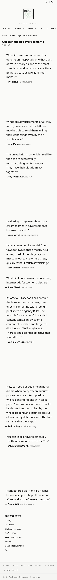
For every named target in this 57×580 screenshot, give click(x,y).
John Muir (13, 144)
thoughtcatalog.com (28, 235)
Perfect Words (11, 533)
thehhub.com (26, 81)
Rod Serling (14, 426)
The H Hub (13, 81)
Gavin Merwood (16, 341)
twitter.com (27, 176)
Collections (26, 566)
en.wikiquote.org (28, 426)
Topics (51, 28)
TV (42, 28)
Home (4, 35)
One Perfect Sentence (14, 546)
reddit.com (35, 445)
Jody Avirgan (14, 176)
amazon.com (25, 144)
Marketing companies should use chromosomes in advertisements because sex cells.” (26, 226)
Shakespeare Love (13, 529)
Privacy (6, 570)
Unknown (13, 235)
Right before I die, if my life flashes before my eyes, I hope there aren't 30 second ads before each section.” (28, 495)
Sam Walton (14, 267)
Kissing (8, 541)
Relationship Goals (13, 537)
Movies (33, 28)
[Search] (52, 2)
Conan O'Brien (15, 504)
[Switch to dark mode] (46, 1)
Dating (8, 520)
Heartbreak (10, 524)
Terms (15, 570)
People (20, 28)
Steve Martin (14, 287)
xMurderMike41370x (18, 445)
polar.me (29, 341)
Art (6, 550)
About (51, 566)
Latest (7, 28)
